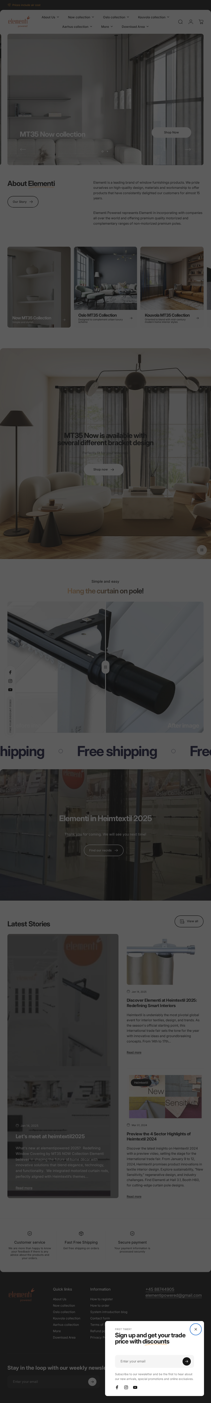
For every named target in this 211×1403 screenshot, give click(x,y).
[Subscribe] (187, 1361)
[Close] (196, 1329)
